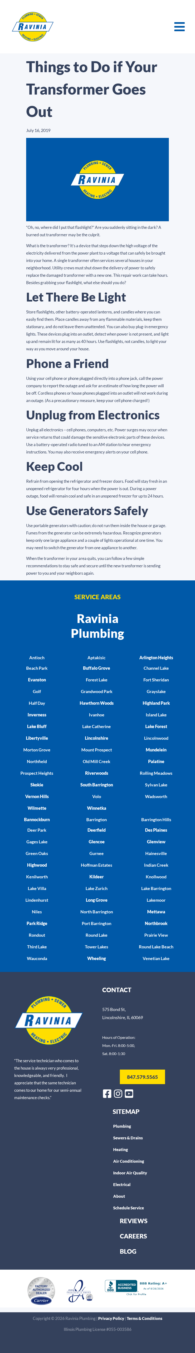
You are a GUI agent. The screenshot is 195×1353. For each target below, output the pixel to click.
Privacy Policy (111, 1318)
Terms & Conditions (144, 1318)
